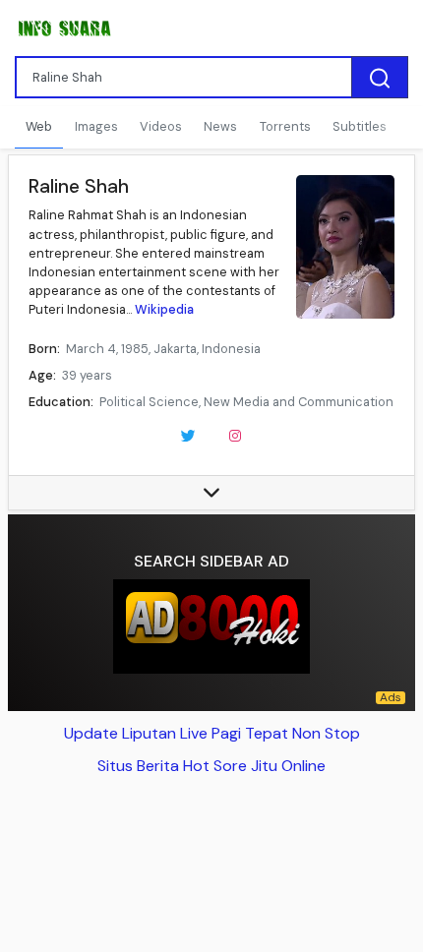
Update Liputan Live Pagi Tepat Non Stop (212, 733)
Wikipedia (164, 309)
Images (96, 126)
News (220, 126)
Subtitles (359, 126)
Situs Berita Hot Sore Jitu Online (211, 765)
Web (39, 126)
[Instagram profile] (235, 434)
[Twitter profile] (188, 434)
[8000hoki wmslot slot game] (211, 626)
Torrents (285, 126)
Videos (161, 126)
